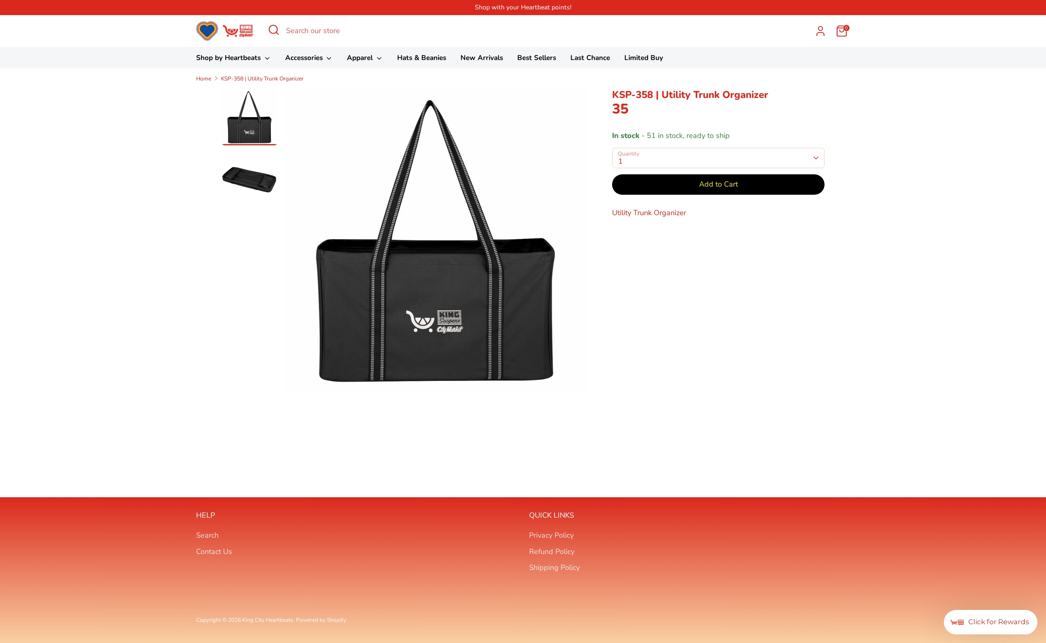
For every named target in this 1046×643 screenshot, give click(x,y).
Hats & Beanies (421, 57)
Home (203, 78)
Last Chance (590, 57)
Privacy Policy (551, 535)
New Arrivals (481, 57)
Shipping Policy (554, 567)
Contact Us (214, 551)
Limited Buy (643, 57)
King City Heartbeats (267, 620)
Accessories (305, 57)
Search (207, 535)
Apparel (361, 57)
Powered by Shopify (321, 620)
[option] (436, 244)
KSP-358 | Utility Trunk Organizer (262, 78)
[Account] (820, 31)
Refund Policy (551, 551)
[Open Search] (274, 30)
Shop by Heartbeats (229, 57)
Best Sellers (536, 57)
